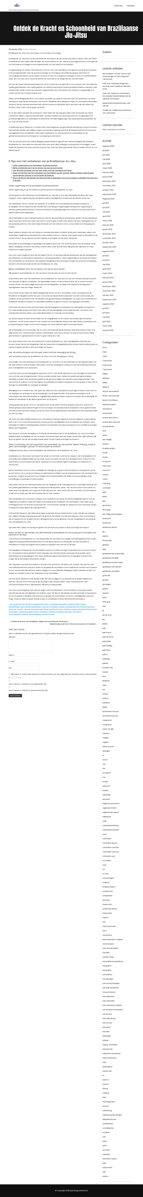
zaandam (106, 1154)
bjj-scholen (27, 604)
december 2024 (109, 234)
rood (104, 834)
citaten (105, 474)
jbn (103, 619)
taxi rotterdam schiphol (112, 1005)
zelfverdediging (35, 614)
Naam (12, 655)
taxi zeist (106, 1031)
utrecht (105, 1106)
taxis (104, 1062)
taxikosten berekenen (111, 1053)
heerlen (105, 593)
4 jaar (104, 356)
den (104, 501)
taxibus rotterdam (110, 1045)
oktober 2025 (108, 190)
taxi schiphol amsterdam (112, 1009)
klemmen (13, 609)
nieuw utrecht (108, 746)
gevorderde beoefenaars (31, 607)
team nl (105, 1080)
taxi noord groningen (111, 983)
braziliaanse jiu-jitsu (40, 604)
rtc (103, 869)
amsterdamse (108, 426)
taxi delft (106, 952)
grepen (62, 607)
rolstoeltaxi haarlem (110, 830)
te (103, 1075)
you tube (106, 1150)
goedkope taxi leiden (111, 571)
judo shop (106, 650)
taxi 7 (104, 931)
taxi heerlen (107, 974)
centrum (106, 470)
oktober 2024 (108, 242)
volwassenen (107, 1123)
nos (103, 764)
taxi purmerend (108, 992)
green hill (106, 575)
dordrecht (106, 518)
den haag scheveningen (112, 514)
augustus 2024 (108, 251)
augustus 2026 (108, 146)
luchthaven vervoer (110, 711)
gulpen (105, 588)
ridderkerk (106, 817)
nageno (105, 742)
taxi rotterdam (108, 1001)
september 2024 (109, 247)
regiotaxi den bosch (110, 812)
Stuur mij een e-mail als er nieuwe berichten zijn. (28, 690)
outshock (106, 786)
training (105, 1093)
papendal (106, 795)
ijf (103, 610)
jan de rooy (107, 615)
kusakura (106, 702)
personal (106, 799)
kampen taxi (107, 667)
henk (104, 597)
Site (10, 668)
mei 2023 (106, 317)
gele (104, 549)
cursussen (106, 488)
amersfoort (107, 409)
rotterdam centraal (110, 847)
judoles (105, 663)
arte (104, 431)
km (103, 689)
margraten (107, 724)
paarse (105, 790)
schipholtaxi (107, 895)
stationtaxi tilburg (109, 909)
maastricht (107, 720)
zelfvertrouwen (48, 614)
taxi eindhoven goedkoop (112, 961)
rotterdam (106, 838)
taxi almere (107, 935)
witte (104, 1145)
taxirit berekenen (109, 1058)
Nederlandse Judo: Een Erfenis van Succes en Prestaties (74, 624)
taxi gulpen (106, 970)
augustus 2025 (108, 199)
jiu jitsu (105, 624)
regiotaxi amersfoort (111, 803)
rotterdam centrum (110, 852)
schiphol (105, 882)
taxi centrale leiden (110, 948)
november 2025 (109, 185)
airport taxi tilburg (109, 400)
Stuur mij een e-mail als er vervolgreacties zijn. (28, 684)
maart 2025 (107, 220)
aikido (104, 382)
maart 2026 (107, 168)
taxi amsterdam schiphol (112, 939)
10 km (104, 347)
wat (104, 1137)
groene (105, 580)
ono (104, 777)
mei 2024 (106, 264)
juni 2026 (106, 155)
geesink (105, 545)
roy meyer (106, 860)
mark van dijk (107, 729)
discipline (63, 604)
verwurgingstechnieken (18, 614)
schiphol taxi (107, 891)
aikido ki (105, 387)
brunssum (106, 461)
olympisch (106, 773)
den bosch (106, 505)
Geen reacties (30, 49)
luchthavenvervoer (110, 716)
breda (105, 453)
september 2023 (109, 299)
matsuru (105, 733)
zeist (104, 1163)
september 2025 (109, 194)
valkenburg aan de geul (112, 1115)
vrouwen (106, 1132)
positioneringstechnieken (29, 612)
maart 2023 (107, 326)
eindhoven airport (109, 527)
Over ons (118, 5)
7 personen (107, 369)
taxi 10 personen (109, 926)
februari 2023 (107, 330)
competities (54, 604)
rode (104, 821)
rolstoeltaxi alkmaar (110, 825)
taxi (103, 922)
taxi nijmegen (107, 979)
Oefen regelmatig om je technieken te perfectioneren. (35, 165)
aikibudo (105, 378)
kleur (104, 685)
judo (104, 628)
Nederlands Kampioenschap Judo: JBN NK (116, 104)
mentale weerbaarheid (33, 609)
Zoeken (107, 52)
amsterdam (107, 413)
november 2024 (109, 238)
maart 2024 (107, 273)
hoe (104, 606)
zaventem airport (109, 1159)
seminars (44, 612)
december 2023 (109, 286)
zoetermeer (107, 1167)
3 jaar (104, 352)
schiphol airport (109, 887)
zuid (104, 1172)
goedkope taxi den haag (112, 562)
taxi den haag (108, 957)
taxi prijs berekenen (110, 988)
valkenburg (107, 1110)
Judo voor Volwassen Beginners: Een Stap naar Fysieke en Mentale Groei (116, 86)
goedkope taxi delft (110, 558)
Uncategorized (108, 1102)
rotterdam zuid (108, 856)
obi (103, 768)
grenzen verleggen (50, 607)
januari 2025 (107, 229)
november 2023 (108, 291)
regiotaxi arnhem (109, 808)
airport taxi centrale (110, 396)
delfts (104, 496)
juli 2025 (105, 203)
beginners (17, 604)
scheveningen (108, 878)
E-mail (12, 661)
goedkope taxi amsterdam (113, 553)
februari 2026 (107, 172)
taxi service (107, 1014)
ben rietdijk (107, 439)
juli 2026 (105, 150)
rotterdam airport (109, 843)
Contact (130, 5)
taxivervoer (107, 1071)
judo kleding (107, 645)
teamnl (105, 1084)
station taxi (107, 904)
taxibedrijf (106, 1036)
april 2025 (106, 216)
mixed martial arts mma (53, 609)
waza (104, 1141)
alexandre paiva (109, 404)
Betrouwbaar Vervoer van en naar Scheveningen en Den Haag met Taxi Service (116, 76)
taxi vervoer (107, 1023)
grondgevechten (72, 607)
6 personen (107, 365)
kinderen (106, 681)
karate (105, 672)
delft (104, 492)
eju (103, 531)
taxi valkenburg (108, 1018)
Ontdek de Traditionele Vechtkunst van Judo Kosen (116, 111)
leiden (104, 707)
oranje (105, 781)
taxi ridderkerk (108, 996)
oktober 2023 (107, 295)
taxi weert (106, 1027)
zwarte (105, 1176)
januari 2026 (107, 177)
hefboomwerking (87, 607)
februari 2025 (107, 225)
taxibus (105, 1040)
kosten (105, 694)
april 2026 (106, 163)
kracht (20, 609)
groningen (106, 584)
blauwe (105, 444)
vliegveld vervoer (109, 1119)
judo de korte (107, 637)
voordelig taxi (107, 1128)
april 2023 (106, 321)
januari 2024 (107, 282)
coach (105, 479)
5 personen (107, 360)
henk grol (106, 602)
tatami (105, 917)
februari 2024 (108, 277)
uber (104, 1097)
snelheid (52, 612)
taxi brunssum (108, 944)
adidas (105, 374)
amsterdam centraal (111, 422)
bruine (105, 457)
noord (104, 760)
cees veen (106, 466)
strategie (60, 612)
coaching (106, 483)
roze (104, 865)
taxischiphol (107, 1066)
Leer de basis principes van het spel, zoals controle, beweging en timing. (42, 170)
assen (104, 435)
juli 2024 (105, 256)
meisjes (105, 738)
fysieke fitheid (73, 604)
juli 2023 (105, 308)
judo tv (105, 654)
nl (103, 755)
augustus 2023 (108, 304)
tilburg (105, 1088)
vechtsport (77, 612)
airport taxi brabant (110, 391)
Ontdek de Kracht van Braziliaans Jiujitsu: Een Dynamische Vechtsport (38, 621)
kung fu (105, 698)
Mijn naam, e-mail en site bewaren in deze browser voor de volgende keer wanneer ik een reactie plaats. (54, 674)
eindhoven (106, 523)
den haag (106, 510)
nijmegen (106, 751)
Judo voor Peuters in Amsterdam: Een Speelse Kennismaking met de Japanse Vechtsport (116, 96)
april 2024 (106, 269)
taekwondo (107, 913)
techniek (68, 612)
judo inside (106, 641)
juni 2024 (106, 260)
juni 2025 (106, 207)
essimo (105, 536)
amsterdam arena (110, 417)
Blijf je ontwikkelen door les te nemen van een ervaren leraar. (38, 168)
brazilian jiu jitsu (108, 448)
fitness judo (107, 540)
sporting (105, 900)
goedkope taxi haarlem (112, 567)
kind (104, 676)
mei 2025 (106, 212)
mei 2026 (106, 159)
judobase (106, 659)
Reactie (12, 637)
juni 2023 (105, 313)
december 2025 (109, 181)
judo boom (106, 632)
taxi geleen (106, 966)
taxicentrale (107, 1049)
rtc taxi (105, 874)
